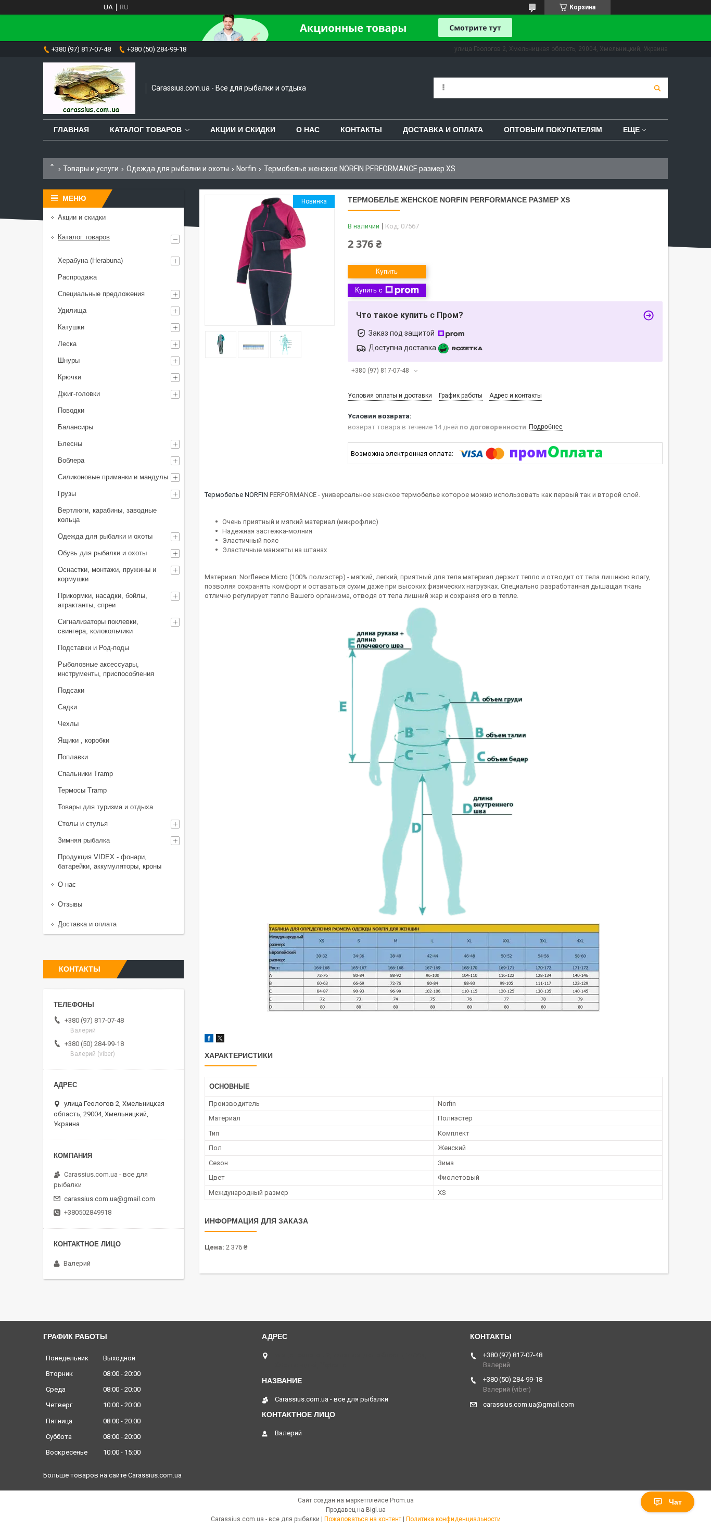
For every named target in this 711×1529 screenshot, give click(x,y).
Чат (675, 1502)
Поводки (71, 410)
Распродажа (77, 277)
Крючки (69, 377)
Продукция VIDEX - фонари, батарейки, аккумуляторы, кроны (109, 861)
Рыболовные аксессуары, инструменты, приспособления (106, 669)
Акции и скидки (242, 129)
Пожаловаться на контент (362, 1519)
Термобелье (224, 495)
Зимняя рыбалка (84, 840)
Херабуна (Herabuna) (90, 260)
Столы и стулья (83, 823)
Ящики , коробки (83, 740)
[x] (220, 1040)
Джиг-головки (79, 394)
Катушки (71, 327)
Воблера (71, 460)
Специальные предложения (101, 294)
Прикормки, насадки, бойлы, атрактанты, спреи (102, 600)
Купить (387, 271)
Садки (67, 707)
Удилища (72, 310)
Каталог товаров (146, 129)
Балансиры (75, 427)
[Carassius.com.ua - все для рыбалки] (89, 88)
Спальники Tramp (85, 774)
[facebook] (209, 1040)
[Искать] (657, 88)
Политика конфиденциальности (453, 1519)
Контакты (361, 129)
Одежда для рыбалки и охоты (177, 168)
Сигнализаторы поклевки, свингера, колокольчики (98, 626)
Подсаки (71, 690)
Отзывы (70, 904)
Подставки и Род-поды (93, 648)
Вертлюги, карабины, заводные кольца (107, 515)
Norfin (246, 168)
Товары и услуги (91, 168)
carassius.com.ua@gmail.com (109, 1199)
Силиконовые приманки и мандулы (113, 477)
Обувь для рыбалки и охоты (102, 553)
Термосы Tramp (82, 790)
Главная (71, 129)
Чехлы (68, 724)
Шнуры (69, 360)
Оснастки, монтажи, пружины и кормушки (107, 574)
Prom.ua (402, 1500)
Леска (67, 344)
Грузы (67, 494)
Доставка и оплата (443, 129)
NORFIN (256, 495)
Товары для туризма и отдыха (105, 807)
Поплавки (73, 757)
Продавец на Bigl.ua (356, 1509)
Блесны (70, 444)
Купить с (369, 290)
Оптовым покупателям (553, 129)
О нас (308, 129)
